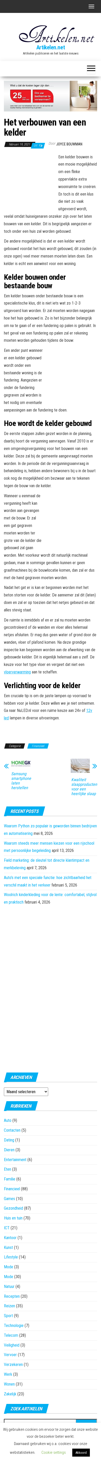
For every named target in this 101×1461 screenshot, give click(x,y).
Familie (9, 1179)
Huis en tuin (13, 1218)
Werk (8, 1374)
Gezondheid (13, 1208)
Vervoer (10, 1354)
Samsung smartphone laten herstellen (21, 781)
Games (9, 1198)
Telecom (11, 1335)
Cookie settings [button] (53, 1452)
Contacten (12, 1130)
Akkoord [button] (81, 1453)
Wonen (9, 1384)
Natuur (9, 1286)
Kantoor (10, 1237)
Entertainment (15, 1159)
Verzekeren (13, 1364)
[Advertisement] (30, 182)
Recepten (12, 1296)
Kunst (8, 1247)
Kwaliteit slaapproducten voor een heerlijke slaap (84, 787)
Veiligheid (11, 1345)
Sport (8, 1315)
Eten (7, 1169)
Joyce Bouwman (69, 144)
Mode (8, 1266)
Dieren (9, 1149)
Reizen (9, 1305)
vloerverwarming (17, 672)
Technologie (14, 1325)
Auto (7, 1120)
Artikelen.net (50, 47)
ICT (7, 1227)
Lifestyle (11, 1257)
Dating (9, 1140)
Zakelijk (10, 1394)
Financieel (38, 746)
